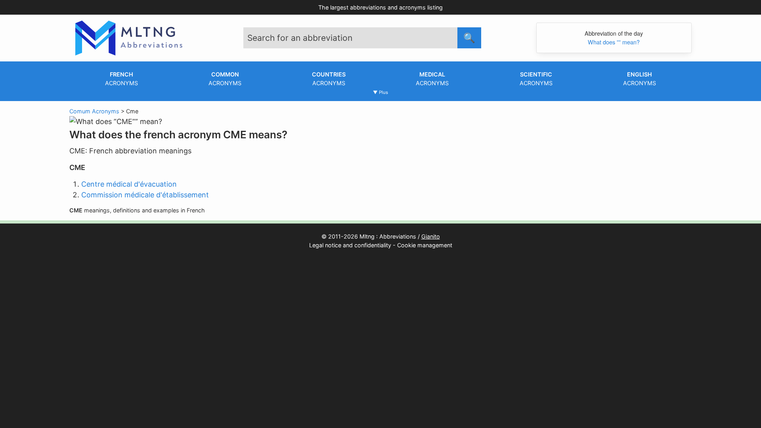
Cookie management (424, 245)
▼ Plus (380, 92)
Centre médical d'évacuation (129, 184)
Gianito (430, 236)
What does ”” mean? (614, 42)
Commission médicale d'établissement (145, 195)
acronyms (121, 78)
